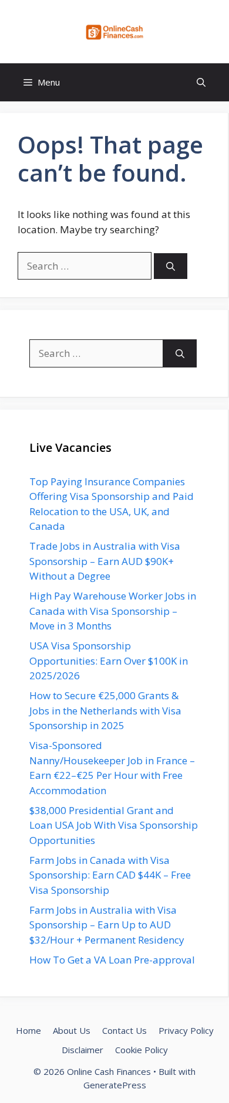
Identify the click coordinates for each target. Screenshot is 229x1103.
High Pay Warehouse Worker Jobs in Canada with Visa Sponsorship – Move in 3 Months (112, 610)
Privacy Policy (186, 1030)
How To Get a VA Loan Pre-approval (112, 959)
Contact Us (124, 1030)
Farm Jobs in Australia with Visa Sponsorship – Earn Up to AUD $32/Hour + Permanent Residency (106, 925)
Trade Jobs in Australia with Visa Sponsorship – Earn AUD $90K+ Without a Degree (104, 561)
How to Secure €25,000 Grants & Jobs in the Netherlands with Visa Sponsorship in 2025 (105, 710)
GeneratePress (114, 1085)
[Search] (170, 266)
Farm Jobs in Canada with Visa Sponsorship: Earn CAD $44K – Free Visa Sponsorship (110, 875)
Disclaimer (82, 1050)
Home (28, 1030)
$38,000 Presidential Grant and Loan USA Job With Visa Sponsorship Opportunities (113, 825)
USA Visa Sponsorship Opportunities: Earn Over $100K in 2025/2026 (108, 660)
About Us (71, 1030)
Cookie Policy (141, 1050)
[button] (201, 82)
